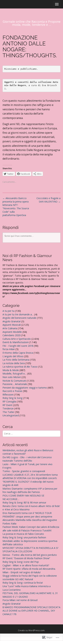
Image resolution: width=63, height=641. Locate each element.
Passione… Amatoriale (15, 384)
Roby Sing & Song (13, 398)
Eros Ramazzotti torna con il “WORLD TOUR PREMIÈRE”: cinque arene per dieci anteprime (27, 514)
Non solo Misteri (12, 377)
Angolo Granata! (11, 321)
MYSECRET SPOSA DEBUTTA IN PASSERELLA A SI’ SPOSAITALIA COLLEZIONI (30, 549)
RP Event (7, 405)
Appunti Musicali (12, 324)
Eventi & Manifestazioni (16, 342)
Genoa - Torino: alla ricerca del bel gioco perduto (30, 554)
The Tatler (8, 412)
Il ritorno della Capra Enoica (18, 352)
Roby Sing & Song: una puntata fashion (24, 537)
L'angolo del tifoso (13, 356)
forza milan (9, 349)
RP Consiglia (9, 401)
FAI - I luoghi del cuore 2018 (18, 345)
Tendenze (8, 408)
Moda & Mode (11, 370)
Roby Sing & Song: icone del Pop (21, 561)
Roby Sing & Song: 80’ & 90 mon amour (24, 502)
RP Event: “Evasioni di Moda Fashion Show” (26, 558)
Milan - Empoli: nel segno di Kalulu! (21, 572)
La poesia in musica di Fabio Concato (23, 533)
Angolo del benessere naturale (19, 317)
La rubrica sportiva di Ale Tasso (20, 366)
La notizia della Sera (14, 363)
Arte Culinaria (10, 328)
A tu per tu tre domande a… (18, 314)
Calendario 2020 (11, 335)
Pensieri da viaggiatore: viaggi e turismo (25, 387)
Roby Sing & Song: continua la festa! (23, 582)
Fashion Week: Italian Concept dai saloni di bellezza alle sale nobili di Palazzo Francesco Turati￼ (31, 528)
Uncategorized (11, 415)
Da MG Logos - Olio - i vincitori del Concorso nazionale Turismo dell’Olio (27, 459)
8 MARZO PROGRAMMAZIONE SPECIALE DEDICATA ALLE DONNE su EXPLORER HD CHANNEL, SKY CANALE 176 (31, 611)
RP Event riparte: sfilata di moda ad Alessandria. (29, 568)
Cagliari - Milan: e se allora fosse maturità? (26, 565)
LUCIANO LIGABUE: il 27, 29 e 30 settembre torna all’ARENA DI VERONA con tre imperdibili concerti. (30, 476)
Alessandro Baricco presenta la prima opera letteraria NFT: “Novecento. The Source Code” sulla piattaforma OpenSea (16, 207)
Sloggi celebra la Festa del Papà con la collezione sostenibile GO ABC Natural (30, 577)
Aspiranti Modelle (12, 331)
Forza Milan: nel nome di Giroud (20, 600)
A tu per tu (8, 310)
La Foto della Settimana (16, 359)
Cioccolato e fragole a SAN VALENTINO (48, 200)
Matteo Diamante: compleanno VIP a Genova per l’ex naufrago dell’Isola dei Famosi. (30, 490)
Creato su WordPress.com (31, 630)
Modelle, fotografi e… (15, 373)
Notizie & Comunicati (14, 380)
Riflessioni (8, 394)
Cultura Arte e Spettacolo (17, 338)
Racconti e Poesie (12, 391)
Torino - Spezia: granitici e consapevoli (24, 471)
